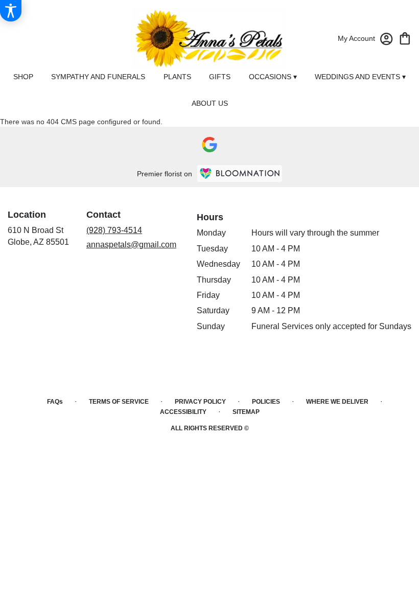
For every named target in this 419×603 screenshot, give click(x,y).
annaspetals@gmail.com (131, 244)
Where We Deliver (337, 401)
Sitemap (246, 411)
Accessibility (183, 411)
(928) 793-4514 (114, 230)
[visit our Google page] (209, 144)
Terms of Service (119, 401)
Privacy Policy (200, 401)
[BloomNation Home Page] (239, 173)
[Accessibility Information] (10, 10)
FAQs (55, 401)
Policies (266, 401)
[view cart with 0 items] (405, 37)
